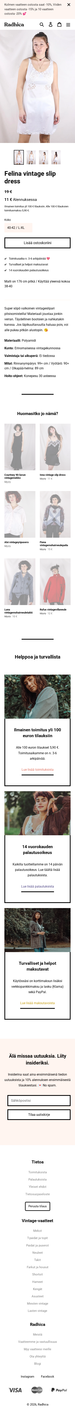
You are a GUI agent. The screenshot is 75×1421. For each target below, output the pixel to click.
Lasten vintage (37, 1311)
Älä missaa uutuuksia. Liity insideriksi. (37, 1059)
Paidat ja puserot (37, 1245)
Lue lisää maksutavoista (37, 1003)
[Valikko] (68, 24)
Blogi (37, 1364)
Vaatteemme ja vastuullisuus (37, 1342)
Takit (37, 1260)
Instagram (27, 1376)
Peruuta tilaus (37, 1206)
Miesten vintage (37, 1303)
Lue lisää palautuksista (37, 886)
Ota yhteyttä (38, 1356)
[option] (19, 157)
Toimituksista (37, 1172)
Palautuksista (37, 1179)
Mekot (37, 1231)
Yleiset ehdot (37, 1187)
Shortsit (37, 1274)
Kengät (37, 1289)
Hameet (37, 1282)
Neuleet (37, 1253)
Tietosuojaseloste (37, 1194)
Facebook (47, 1376)
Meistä (37, 1334)
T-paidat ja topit (37, 1238)
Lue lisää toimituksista (38, 770)
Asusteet (38, 1296)
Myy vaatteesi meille (37, 1349)
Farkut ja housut (37, 1267)
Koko (7, 219)
